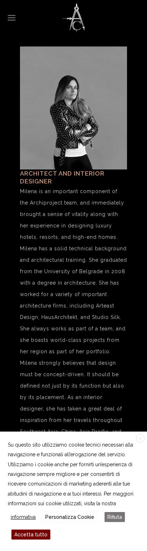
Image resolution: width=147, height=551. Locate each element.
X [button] (140, 438)
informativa (23, 517)
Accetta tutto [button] (30, 534)
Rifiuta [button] (114, 517)
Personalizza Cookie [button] (69, 517)
